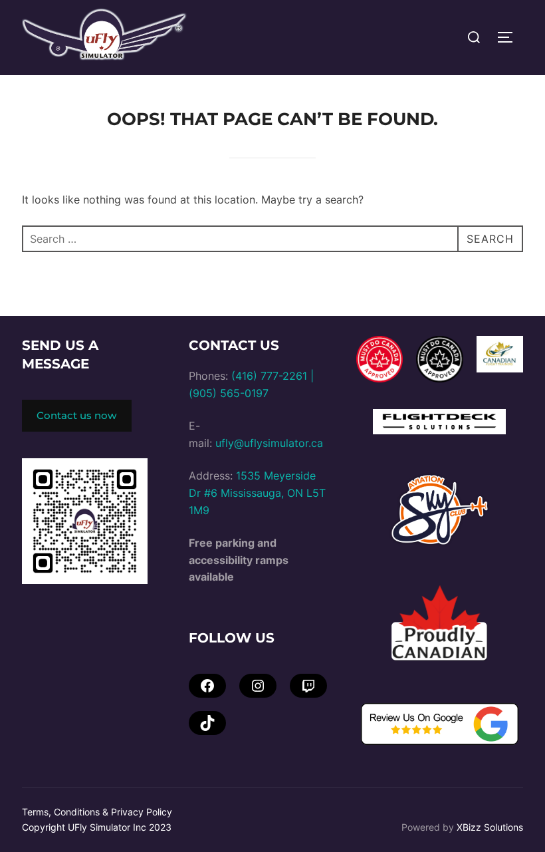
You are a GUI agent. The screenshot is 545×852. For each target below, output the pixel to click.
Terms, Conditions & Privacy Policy (97, 811)
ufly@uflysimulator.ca (269, 443)
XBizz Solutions (490, 827)
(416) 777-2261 (269, 375)
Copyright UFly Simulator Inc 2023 (96, 827)
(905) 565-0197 (229, 393)
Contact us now (77, 415)
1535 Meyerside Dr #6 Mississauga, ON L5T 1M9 (257, 492)
